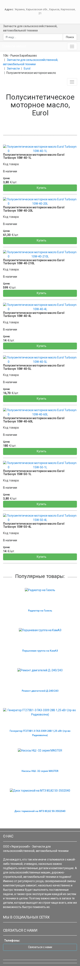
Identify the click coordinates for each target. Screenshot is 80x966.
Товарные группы (16, 82)
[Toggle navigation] (72, 46)
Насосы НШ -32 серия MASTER (40, 771)
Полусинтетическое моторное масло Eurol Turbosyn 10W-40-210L (33, 262)
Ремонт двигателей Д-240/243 (40, 690)
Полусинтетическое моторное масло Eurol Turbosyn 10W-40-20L (33, 209)
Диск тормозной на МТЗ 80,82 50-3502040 (40, 811)
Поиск (70, 37)
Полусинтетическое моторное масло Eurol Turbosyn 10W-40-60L (33, 419)
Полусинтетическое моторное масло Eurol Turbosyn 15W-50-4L (33, 525)
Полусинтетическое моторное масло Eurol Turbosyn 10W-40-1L (33, 156)
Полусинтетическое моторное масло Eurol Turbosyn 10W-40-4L (33, 314)
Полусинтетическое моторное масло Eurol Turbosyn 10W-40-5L (33, 367)
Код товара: (11, 164)
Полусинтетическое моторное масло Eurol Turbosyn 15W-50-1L (33, 472)
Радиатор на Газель (40, 610)
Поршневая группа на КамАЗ (40, 650)
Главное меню (14, 46)
